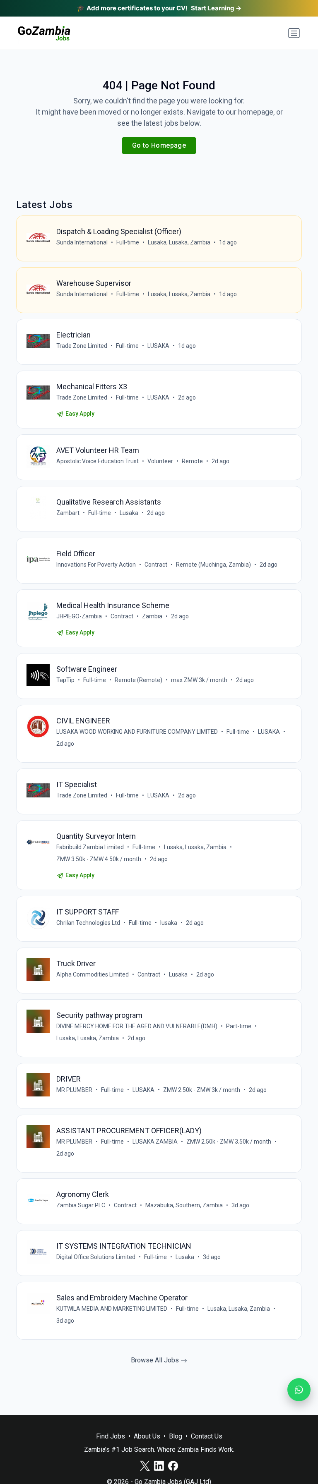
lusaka (168, 922)
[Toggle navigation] (294, 33)
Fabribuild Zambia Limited (90, 847)
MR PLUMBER (74, 1090)
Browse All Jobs (156, 1360)
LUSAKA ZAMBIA (155, 1141)
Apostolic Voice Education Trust (97, 461)
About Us (147, 1436)
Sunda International (82, 242)
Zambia (152, 616)
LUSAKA (158, 345)
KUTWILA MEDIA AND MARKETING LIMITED (111, 1308)
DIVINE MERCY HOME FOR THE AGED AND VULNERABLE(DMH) (136, 1026)
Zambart (68, 513)
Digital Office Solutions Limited (95, 1257)
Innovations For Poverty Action (96, 564)
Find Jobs (110, 1436)
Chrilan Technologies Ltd (88, 922)
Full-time (127, 242)
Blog (175, 1436)
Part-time (238, 1026)
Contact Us (206, 1436)
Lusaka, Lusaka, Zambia (179, 242)
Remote (192, 461)
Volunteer (160, 461)
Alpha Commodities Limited (92, 974)
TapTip (65, 680)
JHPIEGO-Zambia (79, 616)
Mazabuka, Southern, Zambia (184, 1205)
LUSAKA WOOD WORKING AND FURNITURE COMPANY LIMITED (137, 731)
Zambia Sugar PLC (80, 1205)
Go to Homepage (159, 145)
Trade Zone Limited (81, 345)
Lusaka (129, 513)
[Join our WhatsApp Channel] (299, 1389)
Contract (156, 564)
